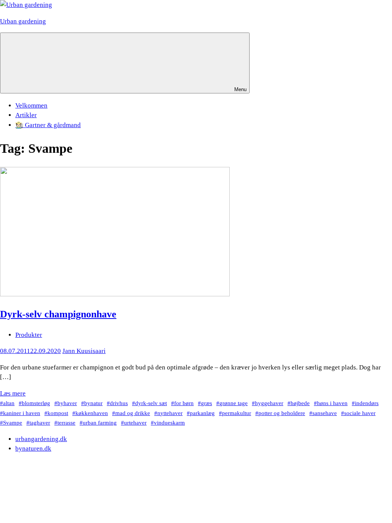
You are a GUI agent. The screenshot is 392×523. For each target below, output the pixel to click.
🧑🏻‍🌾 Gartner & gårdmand (48, 125)
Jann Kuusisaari (84, 351)
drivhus (119, 403)
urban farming (100, 422)
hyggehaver (269, 403)
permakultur (236, 413)
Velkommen (31, 105)
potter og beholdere (281, 413)
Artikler (26, 115)
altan (9, 403)
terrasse (66, 422)
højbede (300, 403)
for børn (184, 403)
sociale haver (360, 413)
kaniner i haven (21, 413)
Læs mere (13, 393)
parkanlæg (202, 413)
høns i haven (332, 403)
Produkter (28, 334)
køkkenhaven (91, 413)
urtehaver (135, 422)
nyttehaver (170, 413)
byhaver (67, 403)
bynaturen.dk (33, 448)
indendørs (367, 403)
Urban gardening (23, 21)
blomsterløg (36, 403)
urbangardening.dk (41, 439)
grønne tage (233, 403)
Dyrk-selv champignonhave (58, 314)
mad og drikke (132, 413)
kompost (57, 413)
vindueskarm (169, 422)
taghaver (39, 422)
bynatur (93, 403)
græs (206, 403)
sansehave (324, 413)
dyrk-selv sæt (151, 403)
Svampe (12, 422)
